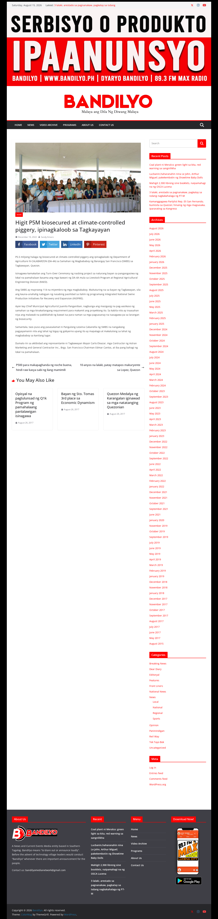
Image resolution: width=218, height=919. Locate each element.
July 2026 (154, 234)
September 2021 (158, 509)
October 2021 (157, 503)
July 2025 (154, 295)
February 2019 (157, 570)
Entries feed (156, 773)
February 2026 (157, 256)
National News (157, 691)
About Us (88, 125)
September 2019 (158, 537)
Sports (156, 718)
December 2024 (158, 329)
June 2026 (155, 239)
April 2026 (155, 250)
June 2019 (155, 548)
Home (18, 125)
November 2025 (158, 273)
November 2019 (158, 525)
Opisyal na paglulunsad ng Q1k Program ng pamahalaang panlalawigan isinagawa (31, 404)
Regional (158, 713)
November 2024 (158, 335)
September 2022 (158, 458)
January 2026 (156, 262)
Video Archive (49, 125)
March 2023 (156, 424)
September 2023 (158, 396)
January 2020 (156, 520)
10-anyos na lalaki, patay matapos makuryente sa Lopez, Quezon (110, 367)
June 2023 (155, 408)
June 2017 (155, 632)
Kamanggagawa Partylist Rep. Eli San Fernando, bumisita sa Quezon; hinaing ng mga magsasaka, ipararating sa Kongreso (177, 205)
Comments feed (158, 778)
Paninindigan (157, 730)
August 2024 (156, 351)
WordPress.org (157, 784)
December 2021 (158, 492)
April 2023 (155, 419)
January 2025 (156, 323)
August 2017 (156, 621)
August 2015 (156, 643)
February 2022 (157, 480)
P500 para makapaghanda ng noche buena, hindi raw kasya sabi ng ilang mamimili (44, 367)
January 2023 (156, 436)
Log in (152, 767)
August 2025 (156, 290)
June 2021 (155, 514)
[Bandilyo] (109, 11)
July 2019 (154, 542)
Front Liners (156, 686)
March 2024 (156, 379)
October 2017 (157, 610)
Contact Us (106, 125)
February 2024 (157, 385)
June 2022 (155, 464)
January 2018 (156, 593)
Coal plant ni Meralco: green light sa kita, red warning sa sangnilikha (107, 833)
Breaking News (157, 663)
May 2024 (154, 368)
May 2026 (154, 245)
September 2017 (158, 615)
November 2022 (158, 447)
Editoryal (154, 674)
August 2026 (156, 228)
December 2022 (158, 441)
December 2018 (158, 581)
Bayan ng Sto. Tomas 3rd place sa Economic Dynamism (78, 398)
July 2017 (154, 626)
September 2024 (158, 346)
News (30, 125)
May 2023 (154, 413)
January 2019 (156, 576)
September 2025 (158, 284)
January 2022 (156, 486)
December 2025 (158, 267)
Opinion (154, 725)
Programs (69, 125)
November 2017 (158, 604)
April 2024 (155, 374)
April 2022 (155, 469)
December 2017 (158, 598)
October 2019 (157, 531)
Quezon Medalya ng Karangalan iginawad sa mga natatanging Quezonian (123, 400)
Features (154, 680)
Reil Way (154, 736)
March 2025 (156, 312)
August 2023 (156, 402)
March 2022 (156, 475)
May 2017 (154, 638)
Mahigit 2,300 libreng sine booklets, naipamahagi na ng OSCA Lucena (108, 869)
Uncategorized (157, 747)
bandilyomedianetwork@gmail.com (45, 870)
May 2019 (154, 553)
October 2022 (157, 452)
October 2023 (157, 391)
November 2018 (158, 587)
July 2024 (154, 357)
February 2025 (157, 318)
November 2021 (158, 497)
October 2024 (157, 340)
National (157, 707)
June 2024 (155, 363)
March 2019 (156, 565)
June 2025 (155, 301)
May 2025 (154, 306)
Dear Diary (155, 669)
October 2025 (157, 278)
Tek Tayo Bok (156, 742)
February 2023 (157, 430)
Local (156, 701)
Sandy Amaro (47, 237)
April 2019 (155, 559)
